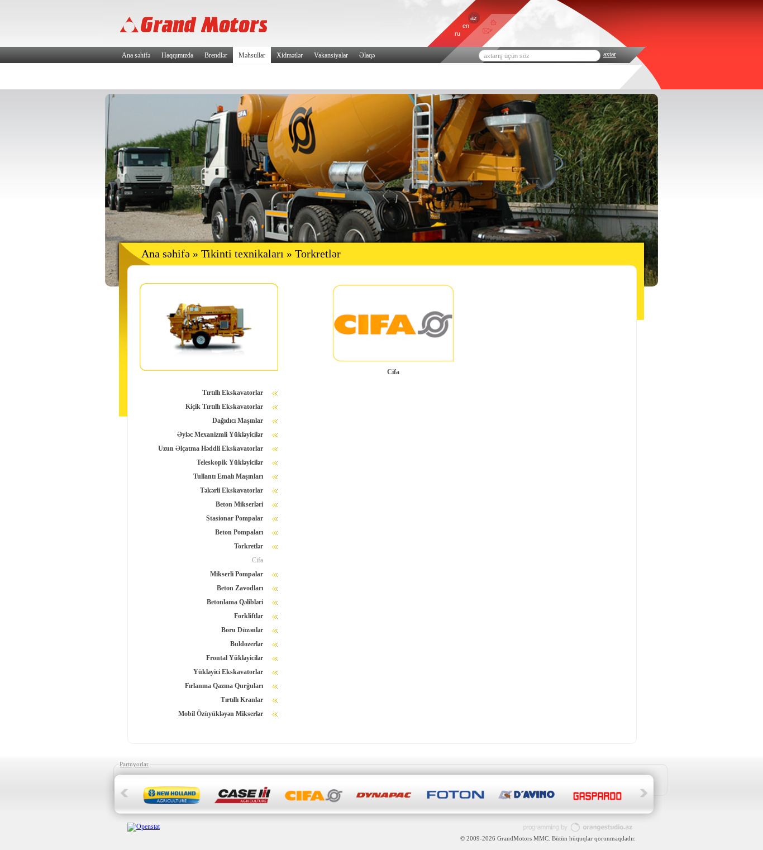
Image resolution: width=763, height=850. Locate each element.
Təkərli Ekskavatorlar (231, 490)
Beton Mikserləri (239, 504)
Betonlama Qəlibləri (235, 602)
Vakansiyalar (331, 55)
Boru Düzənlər (242, 630)
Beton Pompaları (239, 532)
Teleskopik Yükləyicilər (230, 462)
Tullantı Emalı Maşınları (228, 476)
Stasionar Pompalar (234, 518)
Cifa (257, 560)
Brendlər (215, 55)
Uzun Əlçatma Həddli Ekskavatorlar (210, 448)
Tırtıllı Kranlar (242, 700)
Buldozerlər (246, 644)
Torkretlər (248, 546)
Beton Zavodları (240, 588)
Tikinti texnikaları (242, 253)
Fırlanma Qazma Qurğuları (224, 686)
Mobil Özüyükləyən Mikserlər (220, 714)
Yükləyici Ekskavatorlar (228, 672)
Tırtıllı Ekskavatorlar (232, 393)
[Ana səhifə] (493, 23)
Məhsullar (252, 55)
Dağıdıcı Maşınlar (237, 420)
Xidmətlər (289, 55)
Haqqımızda (177, 55)
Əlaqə (367, 55)
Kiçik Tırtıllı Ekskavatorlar (224, 406)
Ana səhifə (136, 55)
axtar (609, 54)
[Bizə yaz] (486, 32)
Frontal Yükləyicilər (234, 658)
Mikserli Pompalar (236, 574)
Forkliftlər (248, 616)
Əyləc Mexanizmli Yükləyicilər (220, 434)
